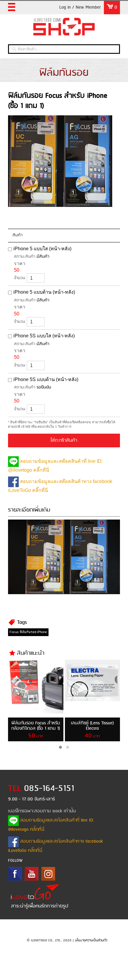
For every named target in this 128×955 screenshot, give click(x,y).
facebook (15, 874)
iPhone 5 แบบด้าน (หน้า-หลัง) (44, 292)
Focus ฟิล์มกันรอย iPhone (28, 632)
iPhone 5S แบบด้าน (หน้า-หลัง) (45, 379)
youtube (31, 874)
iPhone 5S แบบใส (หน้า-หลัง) (44, 335)
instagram (48, 874)
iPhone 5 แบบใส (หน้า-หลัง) (42, 248)
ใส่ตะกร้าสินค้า (64, 440)
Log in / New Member (80, 7)
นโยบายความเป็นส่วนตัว (91, 940)
